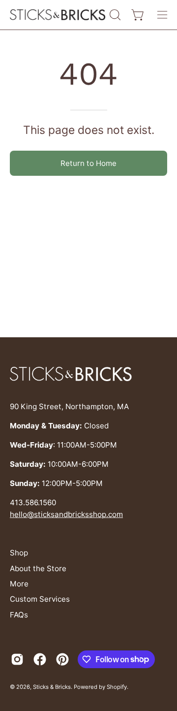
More (19, 583)
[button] (114, 15)
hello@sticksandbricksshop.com (66, 514)
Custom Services (40, 599)
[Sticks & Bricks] (58, 15)
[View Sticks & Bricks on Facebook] (39, 659)
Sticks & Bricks (52, 686)
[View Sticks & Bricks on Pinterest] (62, 659)
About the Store (38, 568)
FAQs (19, 614)
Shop (19, 552)
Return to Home (88, 163)
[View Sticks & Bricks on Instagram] (17, 659)
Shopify (117, 686)
